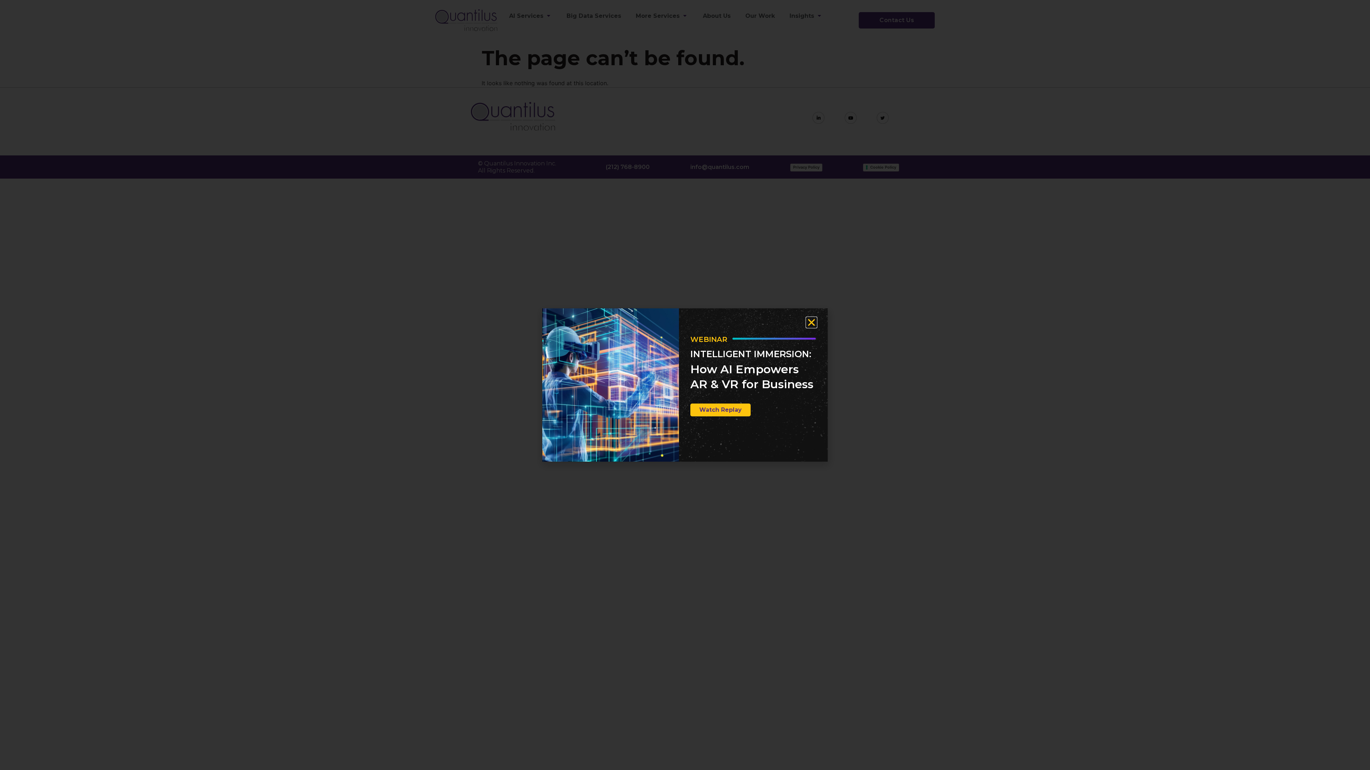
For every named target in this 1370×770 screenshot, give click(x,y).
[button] (811, 322)
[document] (685, 385)
